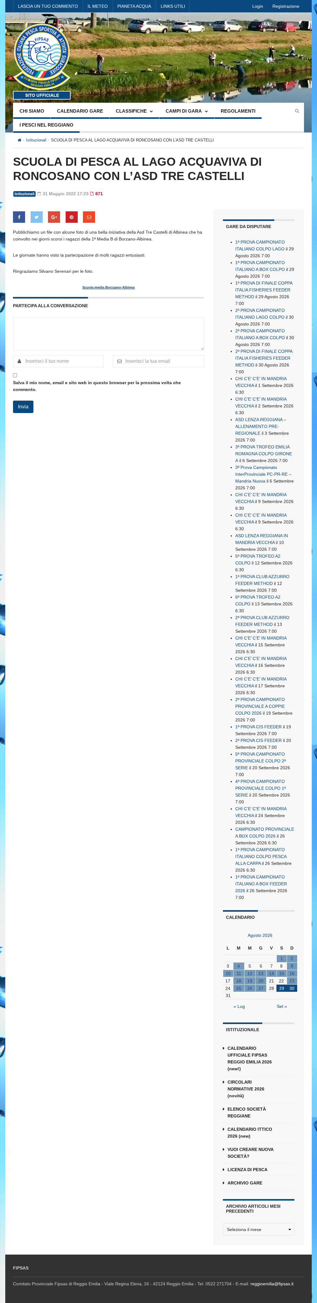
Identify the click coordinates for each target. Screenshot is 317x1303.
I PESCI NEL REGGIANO (46, 125)
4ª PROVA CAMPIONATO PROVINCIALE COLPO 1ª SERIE (260, 788)
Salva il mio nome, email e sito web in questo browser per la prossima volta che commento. (97, 386)
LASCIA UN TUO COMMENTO (48, 6)
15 (281, 973)
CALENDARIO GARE (80, 111)
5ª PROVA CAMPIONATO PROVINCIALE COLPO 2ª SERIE (260, 761)
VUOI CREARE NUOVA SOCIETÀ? (250, 1153)
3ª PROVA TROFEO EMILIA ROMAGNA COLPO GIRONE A (263, 453)
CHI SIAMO (32, 111)
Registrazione (285, 6)
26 (249, 988)
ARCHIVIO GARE (245, 1182)
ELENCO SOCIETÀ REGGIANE (247, 1112)
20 (260, 980)
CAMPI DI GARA (184, 111)
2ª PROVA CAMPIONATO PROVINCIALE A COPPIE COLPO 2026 (260, 706)
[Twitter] (37, 217)
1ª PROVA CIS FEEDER (258, 726)
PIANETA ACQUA (134, 6)
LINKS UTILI (173, 6)
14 (271, 973)
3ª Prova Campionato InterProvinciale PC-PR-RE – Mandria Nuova (263, 474)
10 (228, 973)
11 (239, 973)
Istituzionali (36, 140)
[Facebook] (19, 217)
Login (257, 6)
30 (291, 988)
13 (260, 973)
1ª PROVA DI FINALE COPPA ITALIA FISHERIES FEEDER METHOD (263, 290)
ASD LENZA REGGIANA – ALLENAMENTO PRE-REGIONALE (260, 426)
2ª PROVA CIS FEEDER (258, 740)
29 (281, 988)
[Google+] (54, 217)
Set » (282, 1006)
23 (291, 980)
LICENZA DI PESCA (247, 1169)
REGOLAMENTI (238, 111)
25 (238, 988)
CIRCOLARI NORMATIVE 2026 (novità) (246, 1089)
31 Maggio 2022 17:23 (65, 193)
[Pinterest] (72, 217)
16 (291, 973)
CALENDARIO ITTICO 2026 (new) (250, 1133)
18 (238, 980)
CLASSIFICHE (131, 111)
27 (260, 988)
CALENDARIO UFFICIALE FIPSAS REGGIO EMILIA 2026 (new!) (250, 1058)
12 (249, 973)
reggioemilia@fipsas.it (271, 1283)
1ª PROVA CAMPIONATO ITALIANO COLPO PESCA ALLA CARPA (260, 856)
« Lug (239, 1006)
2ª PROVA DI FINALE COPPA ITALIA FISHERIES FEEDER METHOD (263, 358)
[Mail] (89, 217)
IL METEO (98, 6)
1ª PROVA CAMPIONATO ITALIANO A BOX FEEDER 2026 (261, 883)
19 (249, 980)
